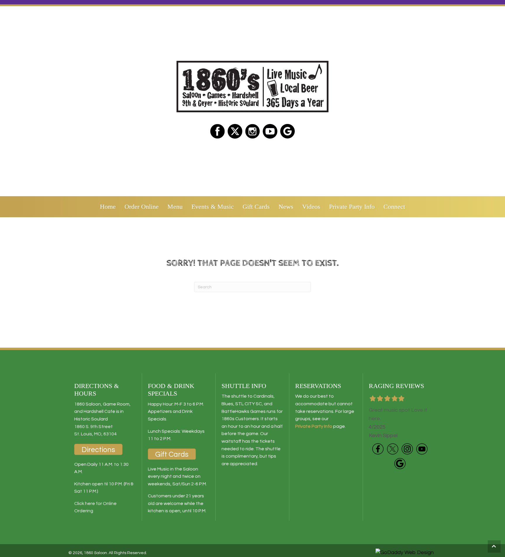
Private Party (309, 426)
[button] (494, 546)
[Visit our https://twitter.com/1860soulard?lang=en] (235, 131)
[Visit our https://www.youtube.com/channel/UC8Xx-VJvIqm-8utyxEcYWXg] (422, 449)
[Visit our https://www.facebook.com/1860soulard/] (217, 131)
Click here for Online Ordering (95, 507)
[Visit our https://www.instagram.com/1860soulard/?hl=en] (252, 131)
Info (327, 426)
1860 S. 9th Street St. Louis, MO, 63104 (95, 430)
